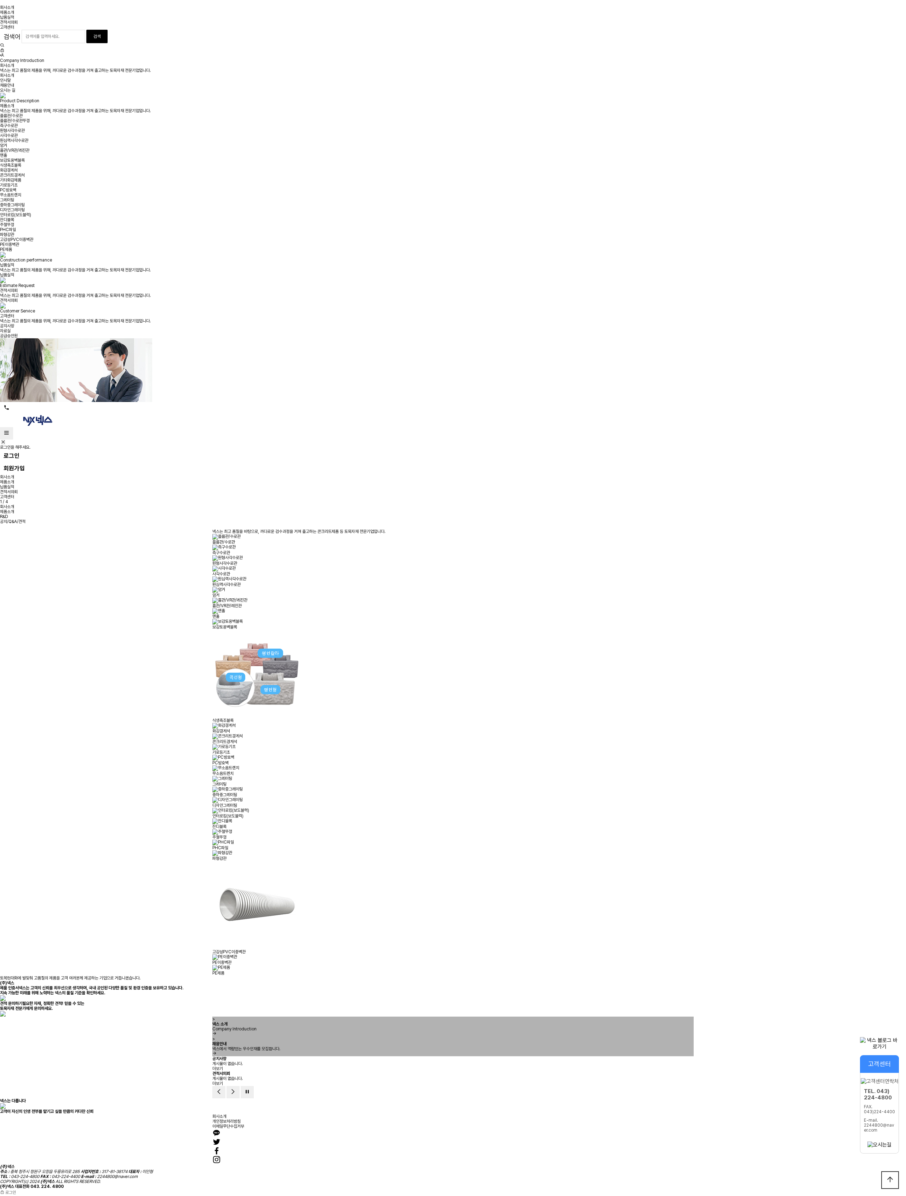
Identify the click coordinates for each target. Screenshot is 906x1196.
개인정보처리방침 (226, 1121)
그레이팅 (7, 199)
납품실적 (7, 17)
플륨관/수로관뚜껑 (15, 120)
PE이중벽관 (9, 244)
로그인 (11, 455)
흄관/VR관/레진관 (14, 150)
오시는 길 (7, 90)
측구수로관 (9, 125)
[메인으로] (35, 420)
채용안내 (7, 85)
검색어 (12, 36)
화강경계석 (9, 170)
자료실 (5, 330)
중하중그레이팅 (12, 204)
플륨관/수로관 (11, 115)
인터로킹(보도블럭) (15, 214)
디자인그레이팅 (12, 209)
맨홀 (3, 155)
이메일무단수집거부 (228, 1126)
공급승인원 (9, 335)
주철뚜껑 (7, 224)
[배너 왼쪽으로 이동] (218, 1092)
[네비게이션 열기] (6, 433)
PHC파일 (8, 229)
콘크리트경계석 (12, 175)
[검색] (2, 45)
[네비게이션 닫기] (3, 442)
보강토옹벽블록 (12, 160)
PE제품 (6, 249)
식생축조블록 (10, 165)
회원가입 (14, 468)
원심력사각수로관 (14, 140)
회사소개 (7, 7)
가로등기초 (9, 185)
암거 (3, 145)
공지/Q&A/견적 (12, 521)
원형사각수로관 (12, 130)
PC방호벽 (8, 190)
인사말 (5, 80)
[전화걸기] (6, 408)
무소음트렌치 (10, 194)
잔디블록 (7, 219)
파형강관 (7, 234)
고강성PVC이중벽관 (16, 239)
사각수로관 (9, 135)
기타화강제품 (10, 180)
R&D (4, 516)
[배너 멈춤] (247, 1092)
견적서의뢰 (9, 22)
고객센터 (7, 27)
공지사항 (7, 325)
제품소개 (7, 12)
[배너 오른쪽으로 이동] (233, 1092)
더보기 (217, 1068)
